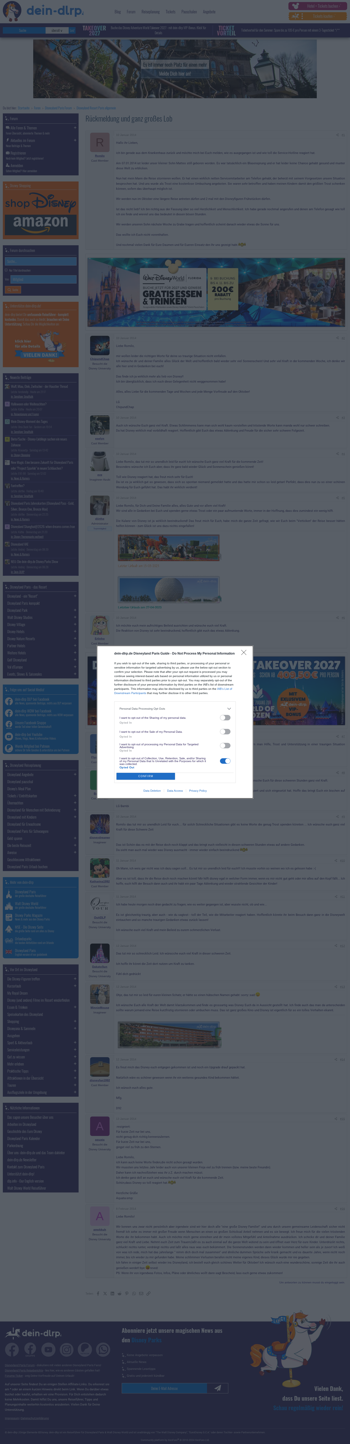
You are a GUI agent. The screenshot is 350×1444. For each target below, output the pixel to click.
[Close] (245, 654)
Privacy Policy (198, 790)
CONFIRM (145, 776)
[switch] (225, 717)
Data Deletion (152, 790)
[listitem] (175, 709)
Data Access (175, 790)
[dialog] (175, 722)
